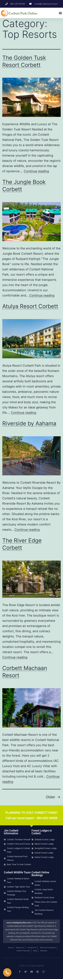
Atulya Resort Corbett (30, 306)
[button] (60, 12)
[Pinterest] (37, 972)
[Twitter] (25, 972)
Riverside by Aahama (29, 423)
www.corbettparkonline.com (18, 922)
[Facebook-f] (20, 972)
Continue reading (36, 171)
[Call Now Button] (7, 972)
